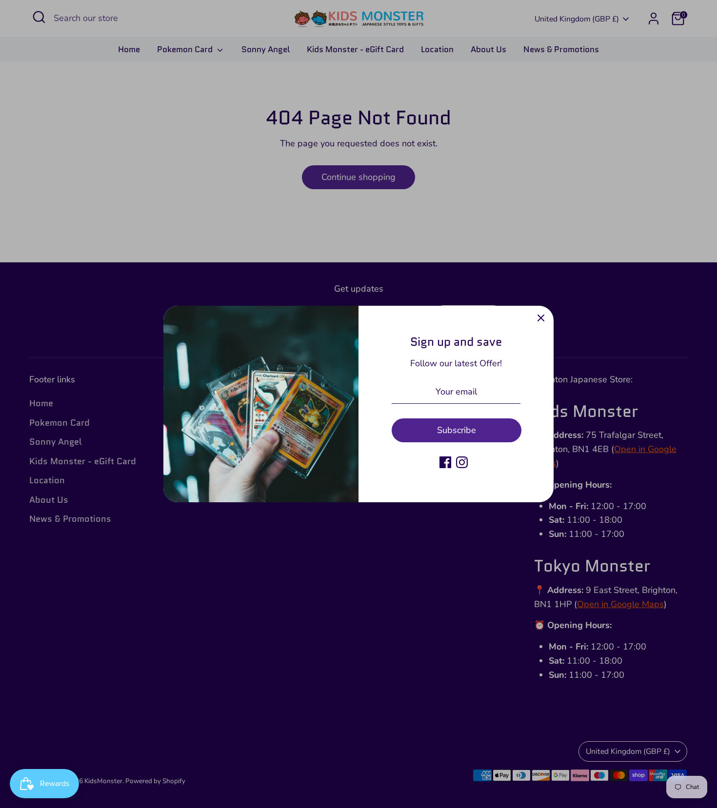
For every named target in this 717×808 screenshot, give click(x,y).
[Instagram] (462, 462)
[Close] (541, 318)
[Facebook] (445, 462)
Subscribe (456, 430)
